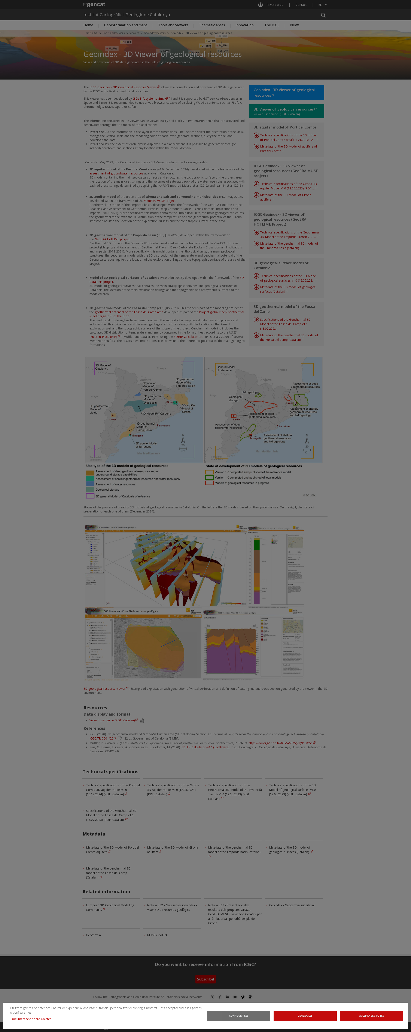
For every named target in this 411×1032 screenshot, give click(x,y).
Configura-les (238, 1015)
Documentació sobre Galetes (32, 1019)
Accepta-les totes (371, 1015)
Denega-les (305, 1015)
